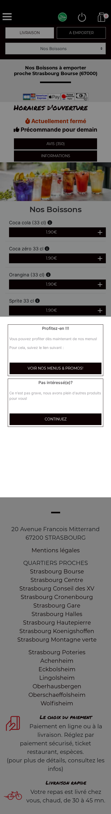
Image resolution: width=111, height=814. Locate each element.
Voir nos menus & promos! (55, 368)
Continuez (56, 419)
